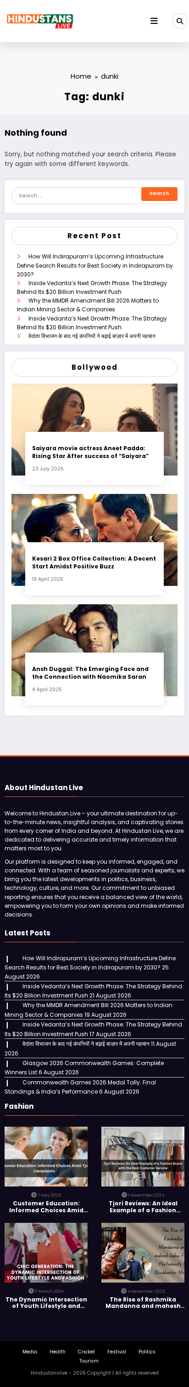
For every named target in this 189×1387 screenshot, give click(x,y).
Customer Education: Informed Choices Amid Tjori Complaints (46, 1207)
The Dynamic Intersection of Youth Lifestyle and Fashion (46, 1303)
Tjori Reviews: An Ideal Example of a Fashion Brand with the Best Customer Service (143, 1207)
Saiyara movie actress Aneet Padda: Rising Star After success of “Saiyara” (90, 452)
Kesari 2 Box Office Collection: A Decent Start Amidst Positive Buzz (94, 562)
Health (58, 1351)
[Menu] (154, 21)
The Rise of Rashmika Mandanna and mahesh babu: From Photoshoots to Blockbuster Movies (143, 1303)
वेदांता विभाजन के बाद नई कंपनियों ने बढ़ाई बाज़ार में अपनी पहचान (92, 336)
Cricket (86, 1351)
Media (29, 1351)
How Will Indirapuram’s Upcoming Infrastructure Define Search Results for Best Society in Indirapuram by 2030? (95, 265)
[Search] (179, 20)
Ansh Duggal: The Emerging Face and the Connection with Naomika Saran (90, 673)
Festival (116, 1351)
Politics (147, 1351)
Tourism (89, 1361)
